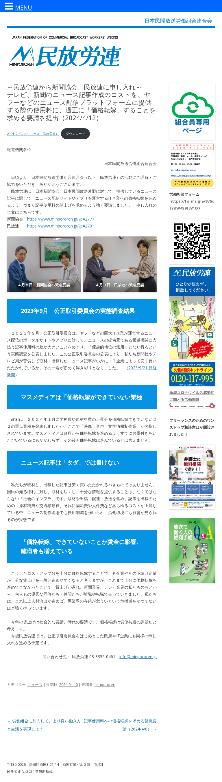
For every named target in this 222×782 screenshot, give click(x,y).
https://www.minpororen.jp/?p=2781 (60, 226)
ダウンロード (75, 133)
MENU (23, 7)
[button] (10, 6)
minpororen (105, 684)
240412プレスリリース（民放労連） (33, 133)
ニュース (34, 684)
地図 (98, 764)
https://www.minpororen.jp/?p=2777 (60, 219)
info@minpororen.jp (138, 656)
